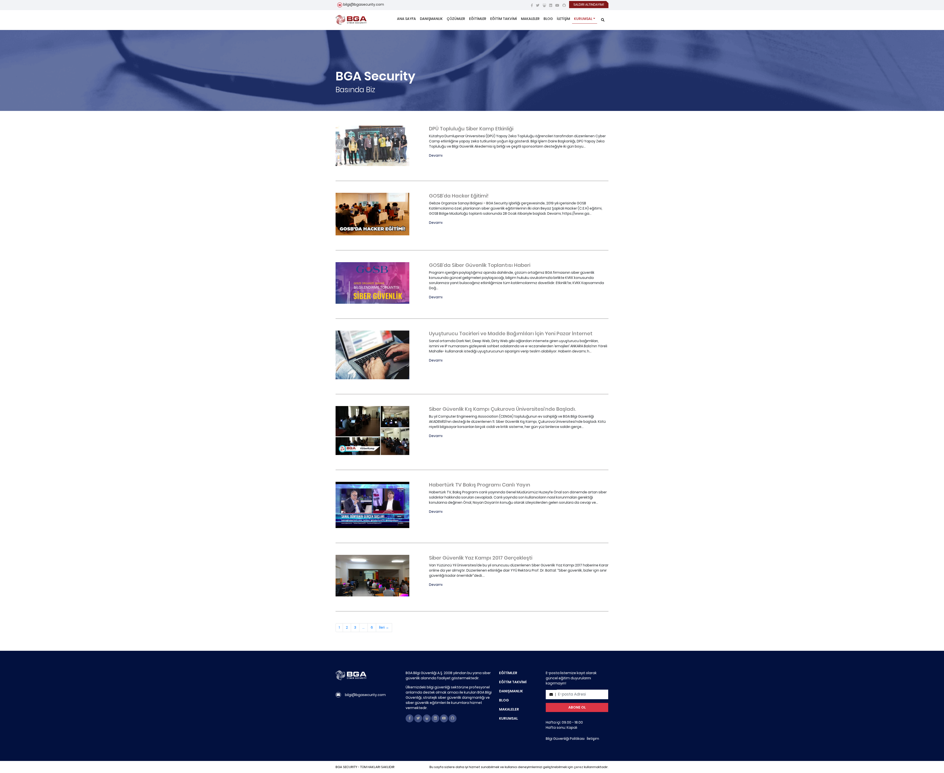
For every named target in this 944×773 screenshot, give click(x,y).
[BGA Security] (351, 20)
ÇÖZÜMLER (456, 18)
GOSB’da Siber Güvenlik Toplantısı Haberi (479, 265)
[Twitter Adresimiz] (538, 5)
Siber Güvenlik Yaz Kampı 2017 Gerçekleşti (480, 557)
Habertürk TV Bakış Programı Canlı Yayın (479, 484)
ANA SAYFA (406, 18)
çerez (578, 767)
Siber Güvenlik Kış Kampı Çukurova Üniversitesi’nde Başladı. (502, 409)
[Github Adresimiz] (564, 5)
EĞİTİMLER (477, 18)
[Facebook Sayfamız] (532, 5)
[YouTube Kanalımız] (557, 5)
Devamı (435, 155)
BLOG (548, 18)
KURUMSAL (583, 18)
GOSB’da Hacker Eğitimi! (458, 195)
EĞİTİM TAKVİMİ (503, 18)
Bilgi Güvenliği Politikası (565, 738)
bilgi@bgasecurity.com (363, 4)
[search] (602, 20)
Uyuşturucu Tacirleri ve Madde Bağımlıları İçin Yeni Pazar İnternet (510, 333)
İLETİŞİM (563, 18)
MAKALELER (530, 18)
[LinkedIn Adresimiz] (550, 5)
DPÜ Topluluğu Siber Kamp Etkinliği (471, 128)
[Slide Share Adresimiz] (544, 5)
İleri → (384, 627)
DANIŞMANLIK (431, 18)
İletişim (593, 738)
